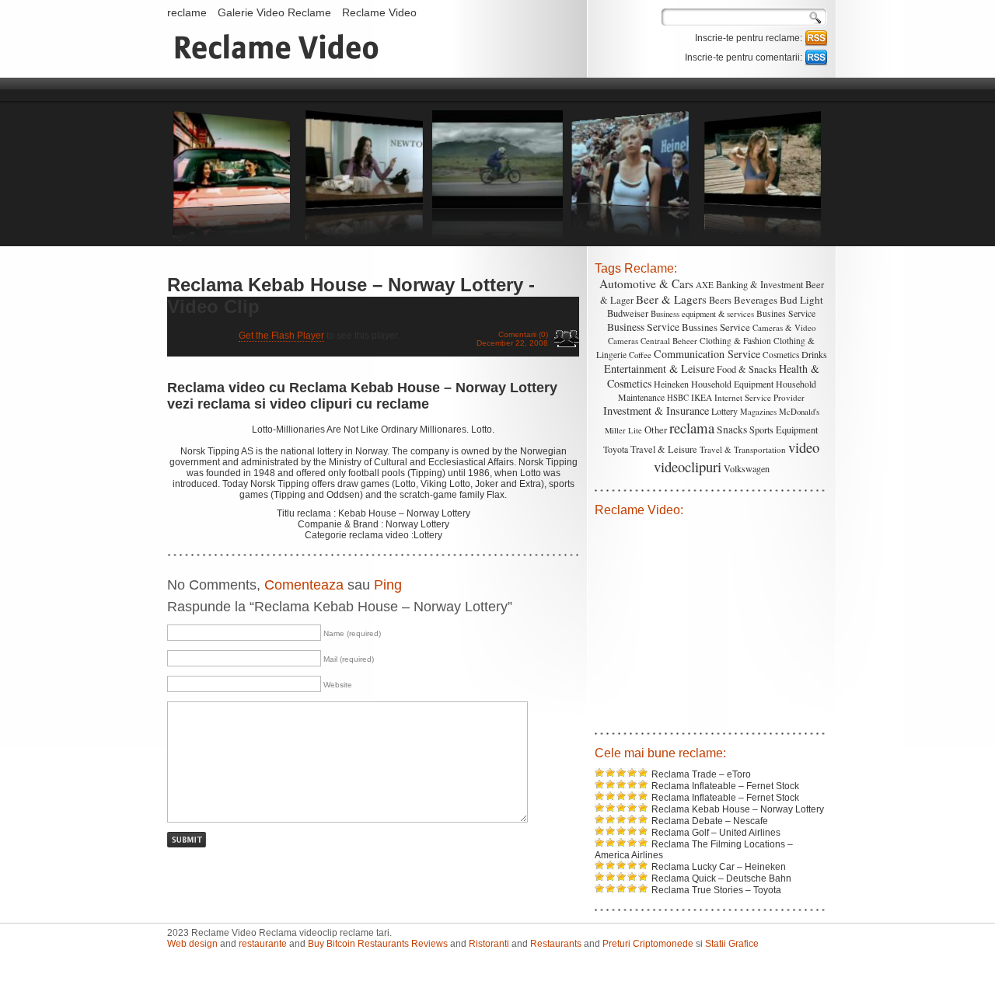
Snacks (732, 430)
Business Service (643, 327)
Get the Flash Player (281, 335)
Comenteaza (304, 585)
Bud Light (801, 300)
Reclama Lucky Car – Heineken (718, 866)
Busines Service (785, 313)
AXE (705, 284)
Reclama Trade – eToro (701, 774)
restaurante (263, 943)
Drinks (814, 354)
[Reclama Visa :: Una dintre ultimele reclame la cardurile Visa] (497, 237)
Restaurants (555, 943)
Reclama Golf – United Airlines (715, 832)
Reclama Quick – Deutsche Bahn (721, 878)
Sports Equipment (783, 429)
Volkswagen (747, 468)
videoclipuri (687, 466)
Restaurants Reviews (403, 943)
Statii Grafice (732, 943)
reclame (187, 12)
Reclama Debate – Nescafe (709, 821)
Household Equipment (732, 383)
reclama (691, 427)
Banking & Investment (759, 284)
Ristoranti (489, 943)
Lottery (724, 411)
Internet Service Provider (759, 397)
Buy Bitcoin (331, 943)
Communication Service (707, 353)
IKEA (701, 397)
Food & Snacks (747, 369)
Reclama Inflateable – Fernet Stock (725, 786)
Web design (192, 943)
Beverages (755, 300)
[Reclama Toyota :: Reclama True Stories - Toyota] (232, 237)
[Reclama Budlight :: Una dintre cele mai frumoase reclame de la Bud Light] (364, 237)
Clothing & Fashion (735, 340)
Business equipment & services (702, 313)
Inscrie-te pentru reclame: (750, 38)
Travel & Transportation (743, 449)
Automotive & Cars (646, 283)
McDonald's (799, 411)
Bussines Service (716, 327)
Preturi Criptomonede (647, 943)
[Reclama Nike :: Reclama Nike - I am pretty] (630, 237)
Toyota (615, 449)
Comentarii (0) (523, 334)
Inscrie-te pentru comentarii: (745, 57)
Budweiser (627, 313)
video (803, 447)
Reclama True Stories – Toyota (716, 890)
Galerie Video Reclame (274, 12)
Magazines (758, 411)
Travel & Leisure (663, 449)
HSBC (678, 397)
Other (655, 430)
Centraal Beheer (669, 340)
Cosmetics (781, 354)
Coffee (640, 354)
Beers (720, 300)
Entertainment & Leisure (659, 368)
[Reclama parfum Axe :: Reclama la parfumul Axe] (763, 237)
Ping (388, 585)
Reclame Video (379, 12)
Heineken (671, 383)
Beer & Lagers (671, 299)
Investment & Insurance (656, 410)
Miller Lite (623, 430)
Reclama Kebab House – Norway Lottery (737, 809)
